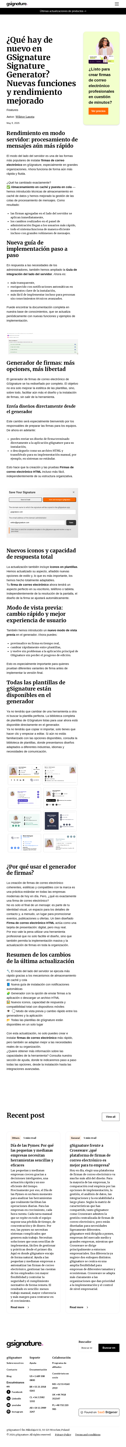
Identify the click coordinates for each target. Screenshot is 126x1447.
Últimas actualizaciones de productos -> (63, 11)
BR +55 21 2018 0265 (38, 1388)
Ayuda (33, 1363)
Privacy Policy (63, 1434)
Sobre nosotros (15, 1363)
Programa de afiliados (59, 1365)
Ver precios (98, 111)
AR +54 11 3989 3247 (38, 1409)
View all (110, 1116)
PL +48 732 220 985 (60, 1407)
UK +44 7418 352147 (59, 1396)
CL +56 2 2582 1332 (37, 1399)
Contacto (12, 1369)
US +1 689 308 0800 (37, 1378)
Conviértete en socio (60, 1375)
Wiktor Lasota (25, 116)
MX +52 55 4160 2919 (60, 1386)
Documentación (38, 1369)
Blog (9, 1376)
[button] (116, 4)
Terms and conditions (87, 1434)
